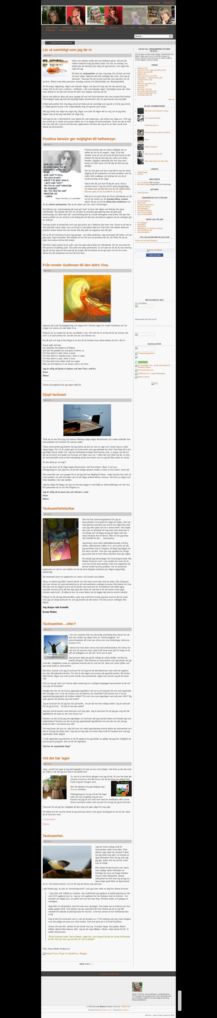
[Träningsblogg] (142, 353)
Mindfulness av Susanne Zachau (150, 228)
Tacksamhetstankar (59, 508)
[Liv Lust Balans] (144, 307)
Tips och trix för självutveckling (151, 70)
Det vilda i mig (144, 89)
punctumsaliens (143, 232)
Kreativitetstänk (144, 95)
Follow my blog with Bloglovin (146, 241)
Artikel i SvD (114, 28)
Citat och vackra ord (147, 76)
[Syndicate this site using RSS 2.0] (174, 24)
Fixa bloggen (142, 223)
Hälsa (152, 353)
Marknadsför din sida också (145, 319)
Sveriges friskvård (144, 210)
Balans (141, 28)
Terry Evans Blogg (144, 212)
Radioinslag (50, 30)
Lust (132, 28)
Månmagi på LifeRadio (157, 28)
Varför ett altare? (151, 147)
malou (49, 55)
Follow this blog (154, 255)
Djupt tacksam (54, 395)
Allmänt (142, 68)
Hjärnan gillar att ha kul (95, 191)
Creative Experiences (145, 205)
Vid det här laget (56, 758)
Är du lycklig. (116, 191)
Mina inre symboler (146, 83)
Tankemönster (144, 80)
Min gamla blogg (143, 184)
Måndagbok (169, 3)
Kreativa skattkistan (146, 93)
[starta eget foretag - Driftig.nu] (145, 335)
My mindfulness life (144, 230)
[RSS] (154, 383)
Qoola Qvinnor (143, 193)
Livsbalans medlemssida (109, 974)
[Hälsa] (141, 363)
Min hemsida (67, 28)
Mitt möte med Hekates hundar (156, 111)
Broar (147, 140)
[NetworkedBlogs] (154, 250)
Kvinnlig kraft (100, 28)
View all (171, 99)
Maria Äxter (141, 226)
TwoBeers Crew (106, 1010)
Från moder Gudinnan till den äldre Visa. (76, 265)
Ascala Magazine (83, 28)
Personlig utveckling (146, 91)
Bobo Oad (141, 203)
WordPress (125, 1010)
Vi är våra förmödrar (152, 118)
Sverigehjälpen (143, 208)
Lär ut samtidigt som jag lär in (67, 50)
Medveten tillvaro (143, 207)
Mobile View (126, 1006)
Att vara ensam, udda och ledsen (157, 132)
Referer (140, 174)
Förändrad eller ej (151, 125)
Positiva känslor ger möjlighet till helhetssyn (79, 139)
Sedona (73, 789)
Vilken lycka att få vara (153, 154)
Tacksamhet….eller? (59, 624)
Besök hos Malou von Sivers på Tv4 (74, 30)
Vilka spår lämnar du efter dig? (156, 161)
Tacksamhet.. (53, 836)
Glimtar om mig (145, 72)
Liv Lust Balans (143, 182)
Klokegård (141, 224)
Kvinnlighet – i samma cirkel (149, 78)
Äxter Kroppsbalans (145, 214)
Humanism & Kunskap (149, 3)
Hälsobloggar (142, 172)
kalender (142, 85)
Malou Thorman (52, 28)
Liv (125, 28)
